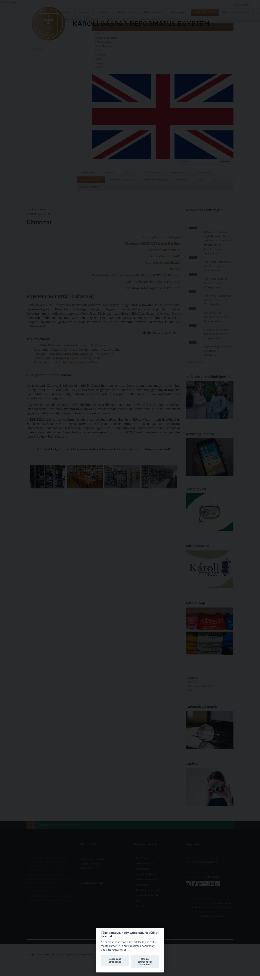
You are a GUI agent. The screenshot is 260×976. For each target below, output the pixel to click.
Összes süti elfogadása (115, 960)
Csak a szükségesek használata (145, 961)
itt (119, 945)
